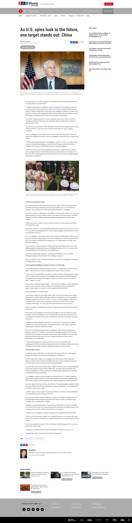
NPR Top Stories (39, 438)
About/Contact (55, 504)
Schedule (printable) (96, 504)
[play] (20, 11)
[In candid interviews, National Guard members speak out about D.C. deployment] (25, 487)
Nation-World (28, 438)
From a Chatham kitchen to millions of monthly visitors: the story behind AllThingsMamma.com (99, 34)
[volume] (25, 11)
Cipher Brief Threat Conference (66, 119)
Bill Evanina (29, 330)
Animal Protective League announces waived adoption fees (99, 63)
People (63, 15)
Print (82, 42)
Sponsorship (80, 15)
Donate (109, 4)
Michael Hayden (45, 119)
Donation (72, 15)
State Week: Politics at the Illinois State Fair (100, 70)
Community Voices (31, 15)
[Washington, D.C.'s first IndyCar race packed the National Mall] (86, 475)
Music (56, 15)
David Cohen (29, 213)
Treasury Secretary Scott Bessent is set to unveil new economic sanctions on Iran (40, 474)
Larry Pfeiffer (59, 278)
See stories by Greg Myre (37, 455)
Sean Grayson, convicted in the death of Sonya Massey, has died (100, 49)
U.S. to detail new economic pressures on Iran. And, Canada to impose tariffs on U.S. (70, 474)
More (87, 15)
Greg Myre (27, 41)
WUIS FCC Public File (76, 504)
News (20, 15)
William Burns (35, 123)
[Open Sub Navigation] (23, 15)
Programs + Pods (45, 15)
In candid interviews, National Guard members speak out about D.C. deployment (39, 486)
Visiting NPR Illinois (55, 507)
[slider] (27, 11)
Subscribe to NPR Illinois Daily (99, 507)
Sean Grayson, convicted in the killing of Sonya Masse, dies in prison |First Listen (100, 42)
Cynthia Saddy (55, 109)
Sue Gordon (62, 142)
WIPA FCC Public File (76, 507)
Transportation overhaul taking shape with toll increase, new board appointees (100, 56)
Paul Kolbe (36, 361)
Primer (51, 397)
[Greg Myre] (23, 453)
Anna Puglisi (52, 299)
